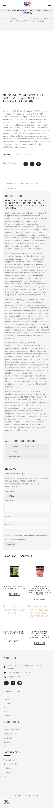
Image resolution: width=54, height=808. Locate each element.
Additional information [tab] (28, 183)
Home (5, 18)
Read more (14, 594)
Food (12, 18)
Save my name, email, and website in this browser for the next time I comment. (26, 537)
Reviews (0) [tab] (11, 188)
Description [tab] (11, 183)
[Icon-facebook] (6, 683)
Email (8, 524)
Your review (10, 501)
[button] (4, 4)
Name (8, 516)
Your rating (10, 491)
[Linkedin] (19, 683)
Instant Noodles (21, 18)
